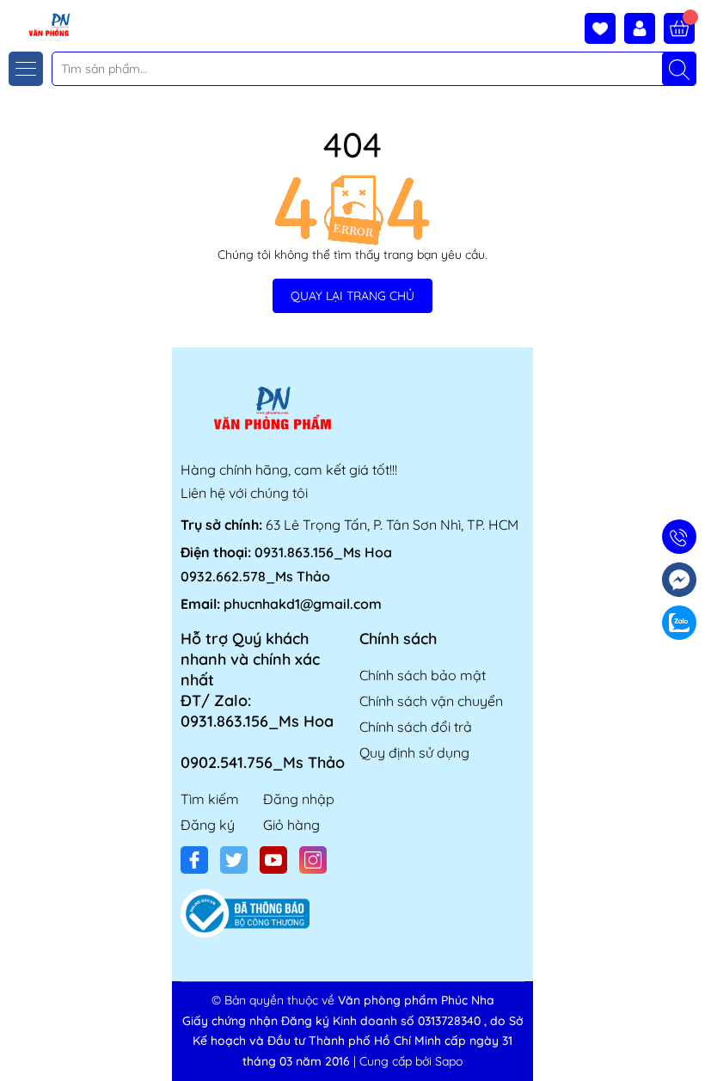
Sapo (449, 1061)
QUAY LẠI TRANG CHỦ (352, 296)
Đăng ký (208, 824)
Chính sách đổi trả (415, 726)
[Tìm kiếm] (679, 69)
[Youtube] (273, 860)
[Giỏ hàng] (679, 28)
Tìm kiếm (210, 799)
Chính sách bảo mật (422, 675)
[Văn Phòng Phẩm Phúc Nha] (37, 23)
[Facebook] (194, 860)
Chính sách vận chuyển (431, 700)
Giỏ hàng (291, 824)
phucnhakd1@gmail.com (303, 603)
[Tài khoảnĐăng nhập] (644, 28)
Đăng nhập (298, 799)
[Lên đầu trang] (686, 1040)
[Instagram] (313, 860)
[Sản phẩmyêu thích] (604, 28)
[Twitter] (234, 860)
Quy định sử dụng (414, 752)
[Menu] (26, 69)
